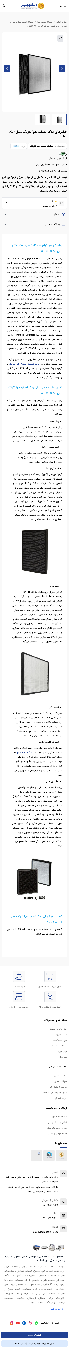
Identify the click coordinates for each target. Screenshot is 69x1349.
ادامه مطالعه (58, 1309)
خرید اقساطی (60, 1098)
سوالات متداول (60, 1081)
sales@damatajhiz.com (45, 1232)
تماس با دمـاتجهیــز (57, 1122)
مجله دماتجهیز (60, 1075)
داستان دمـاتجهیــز (58, 1116)
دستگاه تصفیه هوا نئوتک (23, 22)
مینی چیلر (62, 1051)
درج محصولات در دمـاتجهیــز (53, 1092)
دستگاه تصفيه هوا (44, 22)
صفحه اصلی (61, 22)
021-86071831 (50, 1218)
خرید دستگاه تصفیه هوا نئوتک (24, 364)
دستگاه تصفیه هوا (24, 752)
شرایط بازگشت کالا (58, 1087)
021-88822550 (50, 1205)
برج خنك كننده (60, 1040)
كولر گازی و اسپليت (58, 1029)
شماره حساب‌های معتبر (56, 1128)
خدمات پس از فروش (57, 1133)
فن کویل (63, 1057)
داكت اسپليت (61, 1034)
